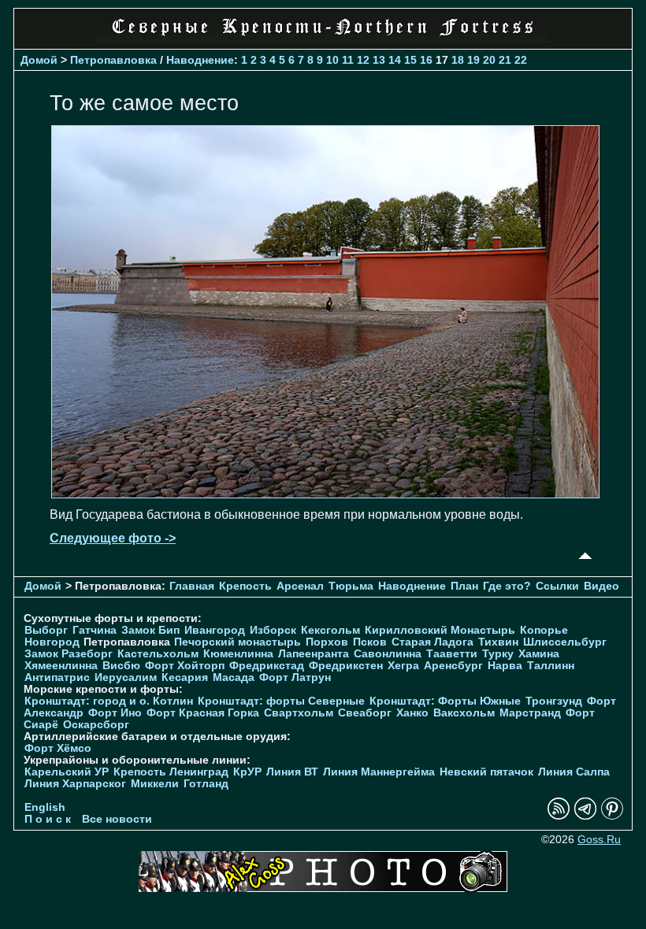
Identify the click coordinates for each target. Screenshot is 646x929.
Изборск (273, 630)
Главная (191, 586)
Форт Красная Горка (203, 713)
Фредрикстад (266, 666)
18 (457, 60)
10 (332, 60)
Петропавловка (113, 60)
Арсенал (300, 586)
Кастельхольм (158, 654)
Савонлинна (387, 654)
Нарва (505, 666)
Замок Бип (150, 630)
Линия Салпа (574, 772)
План (464, 586)
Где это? (507, 586)
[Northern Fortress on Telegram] (585, 816)
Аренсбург (453, 666)
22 (520, 60)
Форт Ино (115, 713)
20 (489, 60)
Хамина (538, 654)
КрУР (247, 772)
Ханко (412, 713)
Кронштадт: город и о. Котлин (108, 701)
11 (348, 60)
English (44, 807)
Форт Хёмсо (57, 748)
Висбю (121, 666)
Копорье (544, 630)
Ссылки (557, 586)
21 (505, 60)
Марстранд (530, 713)
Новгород (52, 642)
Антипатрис (57, 677)
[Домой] (323, 39)
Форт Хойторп (185, 666)
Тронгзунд (553, 701)
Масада (233, 677)
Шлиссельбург (565, 642)
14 (394, 60)
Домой (39, 60)
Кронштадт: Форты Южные (445, 701)
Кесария (185, 677)
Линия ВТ (292, 772)
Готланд (206, 784)
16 (426, 60)
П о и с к (47, 819)
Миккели (155, 784)
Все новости (117, 819)
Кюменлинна (238, 654)
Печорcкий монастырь (237, 642)
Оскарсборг (96, 725)
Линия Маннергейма (379, 772)
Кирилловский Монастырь (440, 630)
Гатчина (94, 630)
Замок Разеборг (68, 654)
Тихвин (498, 642)
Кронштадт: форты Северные (281, 701)
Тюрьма (351, 586)
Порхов (327, 642)
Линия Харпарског (75, 784)
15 (410, 60)
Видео (601, 586)
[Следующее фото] (325, 494)
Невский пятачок (486, 772)
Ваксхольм (464, 713)
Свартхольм (298, 713)
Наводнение (200, 60)
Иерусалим (126, 677)
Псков (370, 642)
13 (379, 60)
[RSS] (559, 816)
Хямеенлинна (61, 666)
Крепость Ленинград (170, 772)
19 (473, 60)
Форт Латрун (295, 677)
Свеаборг (365, 713)
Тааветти (451, 654)
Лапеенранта (313, 654)
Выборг (46, 630)
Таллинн (550, 666)
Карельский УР (66, 772)
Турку (498, 654)
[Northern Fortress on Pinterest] (612, 816)
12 (363, 60)
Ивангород (214, 630)
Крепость (245, 586)
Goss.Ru (599, 840)
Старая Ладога (432, 642)
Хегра (403, 666)
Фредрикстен (346, 666)
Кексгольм (330, 630)
